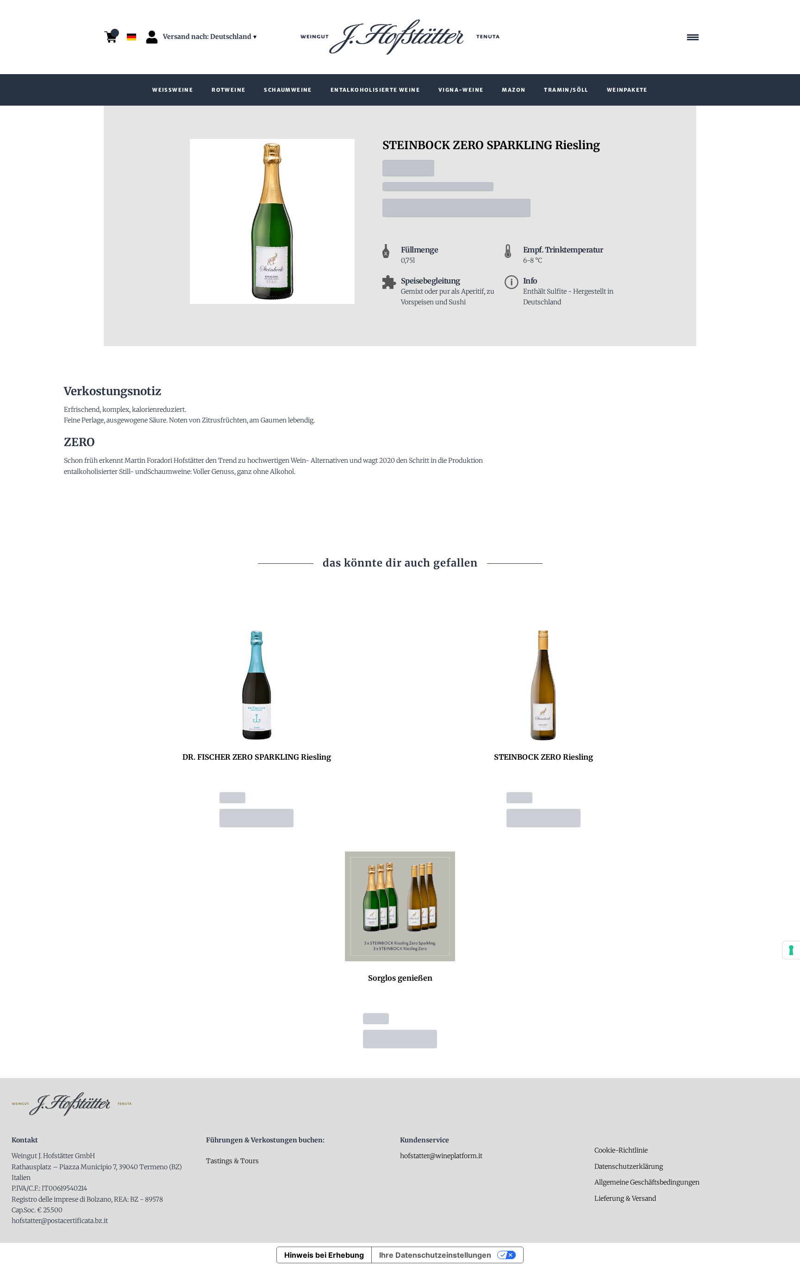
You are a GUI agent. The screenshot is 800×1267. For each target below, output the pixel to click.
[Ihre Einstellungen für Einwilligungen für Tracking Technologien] (791, 950)
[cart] (110, 37)
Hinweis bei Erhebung (324, 1255)
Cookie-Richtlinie (621, 1150)
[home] (400, 37)
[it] (131, 15)
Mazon (513, 90)
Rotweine (228, 90)
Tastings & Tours (232, 1161)
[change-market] (211, 37)
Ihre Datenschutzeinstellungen (435, 1255)
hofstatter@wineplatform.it (441, 1156)
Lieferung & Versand (625, 1198)
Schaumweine (288, 90)
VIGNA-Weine (460, 90)
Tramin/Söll (566, 90)
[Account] (151, 37)
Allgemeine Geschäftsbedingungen (647, 1182)
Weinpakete (627, 90)
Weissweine (172, 90)
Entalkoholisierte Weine (375, 90)
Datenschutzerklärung (628, 1166)
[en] (131, 25)
